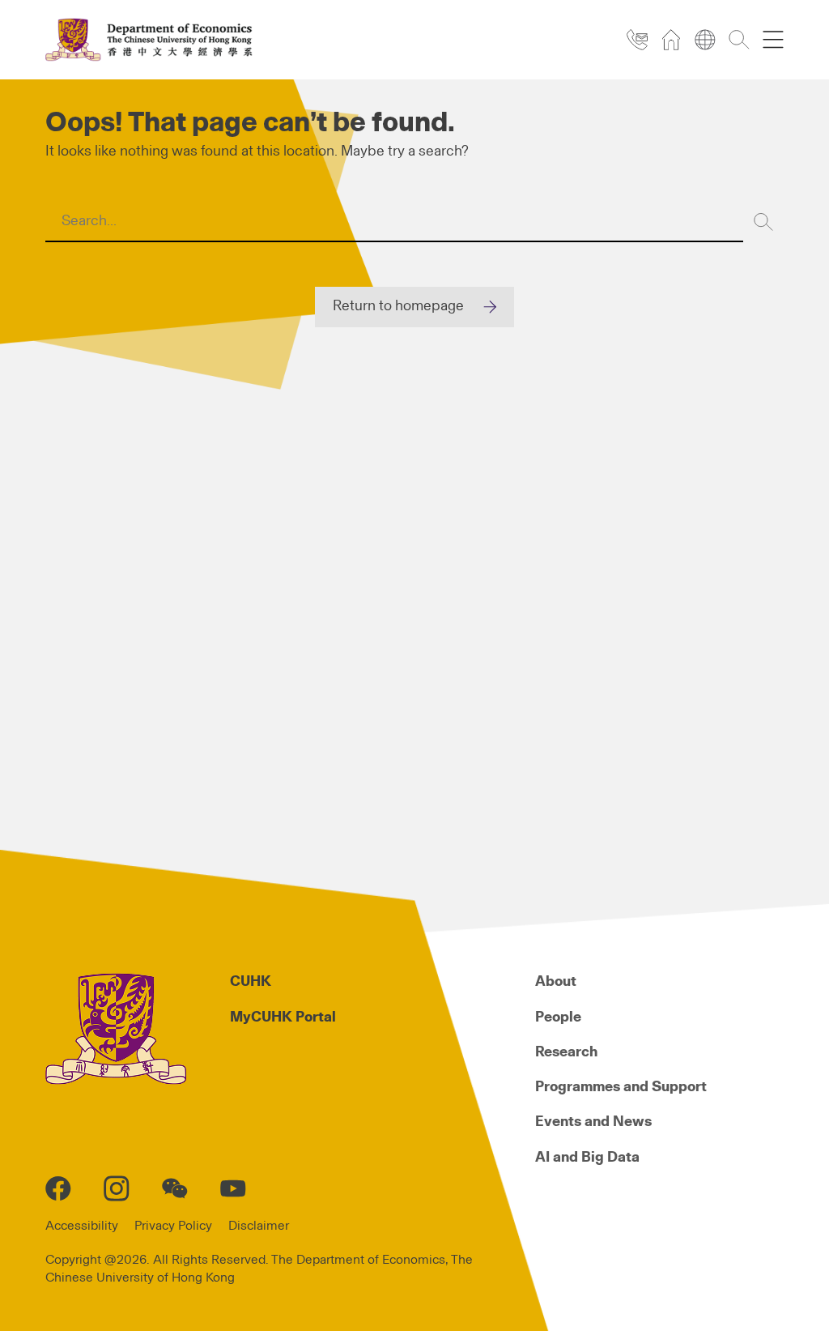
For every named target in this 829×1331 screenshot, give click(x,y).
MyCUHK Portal (283, 1017)
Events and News (593, 1122)
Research (566, 1052)
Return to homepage (398, 306)
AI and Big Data (587, 1157)
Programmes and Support (621, 1087)
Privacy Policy (173, 1225)
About (555, 982)
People (558, 1017)
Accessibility (81, 1225)
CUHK (250, 982)
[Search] (763, 222)
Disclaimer (258, 1225)
